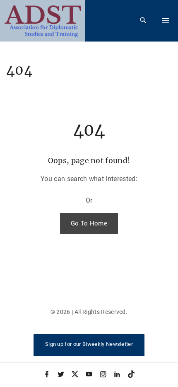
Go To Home (89, 223)
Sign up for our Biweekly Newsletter (89, 344)
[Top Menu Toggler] (165, 21)
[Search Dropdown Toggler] (143, 21)
